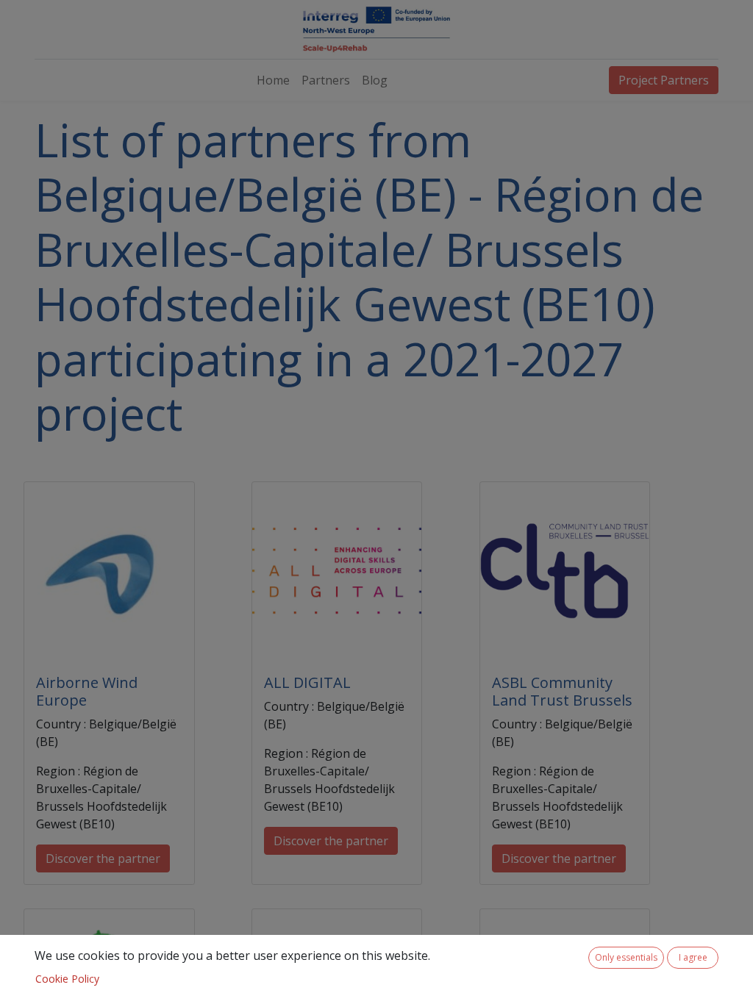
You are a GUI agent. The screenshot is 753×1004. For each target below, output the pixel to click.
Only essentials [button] (626, 957)
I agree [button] (693, 957)
